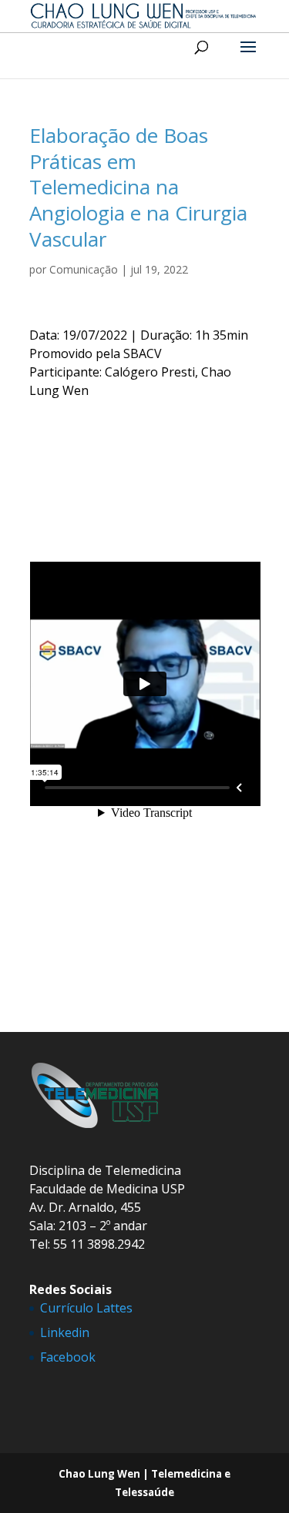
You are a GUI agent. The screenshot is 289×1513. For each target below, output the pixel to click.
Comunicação (83, 269)
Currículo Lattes (86, 1307)
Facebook (68, 1357)
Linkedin (64, 1332)
